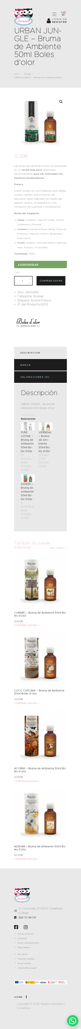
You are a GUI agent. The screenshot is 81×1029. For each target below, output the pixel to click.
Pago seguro (24, 947)
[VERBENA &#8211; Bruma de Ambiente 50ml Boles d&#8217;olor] (46, 426)
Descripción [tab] (30, 352)
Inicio (16, 74)
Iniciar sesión (24, 963)
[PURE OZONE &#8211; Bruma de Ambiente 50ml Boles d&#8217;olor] (28, 426)
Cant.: (17, 272)
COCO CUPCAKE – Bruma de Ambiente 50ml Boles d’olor (39, 692)
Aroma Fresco (41, 300)
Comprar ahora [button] (25, 625)
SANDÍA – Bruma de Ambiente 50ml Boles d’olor (27, 491)
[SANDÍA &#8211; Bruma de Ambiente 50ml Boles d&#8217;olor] (28, 478)
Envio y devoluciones (28, 943)
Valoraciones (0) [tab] (35, 377)
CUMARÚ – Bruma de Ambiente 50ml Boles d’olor (40, 614)
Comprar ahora (51, 280)
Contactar (22, 938)
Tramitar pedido (26, 959)
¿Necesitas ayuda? (27, 968)
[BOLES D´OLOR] (28, 323)
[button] (61, 101)
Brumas (38, 296)
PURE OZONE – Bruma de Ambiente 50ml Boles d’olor (27, 442)
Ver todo (57, 548)
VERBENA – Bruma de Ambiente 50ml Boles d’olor (45, 442)
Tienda (27, 74)
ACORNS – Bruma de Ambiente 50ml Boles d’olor (40, 770)
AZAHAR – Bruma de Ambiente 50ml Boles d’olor (40, 848)
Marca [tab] (25, 364)
